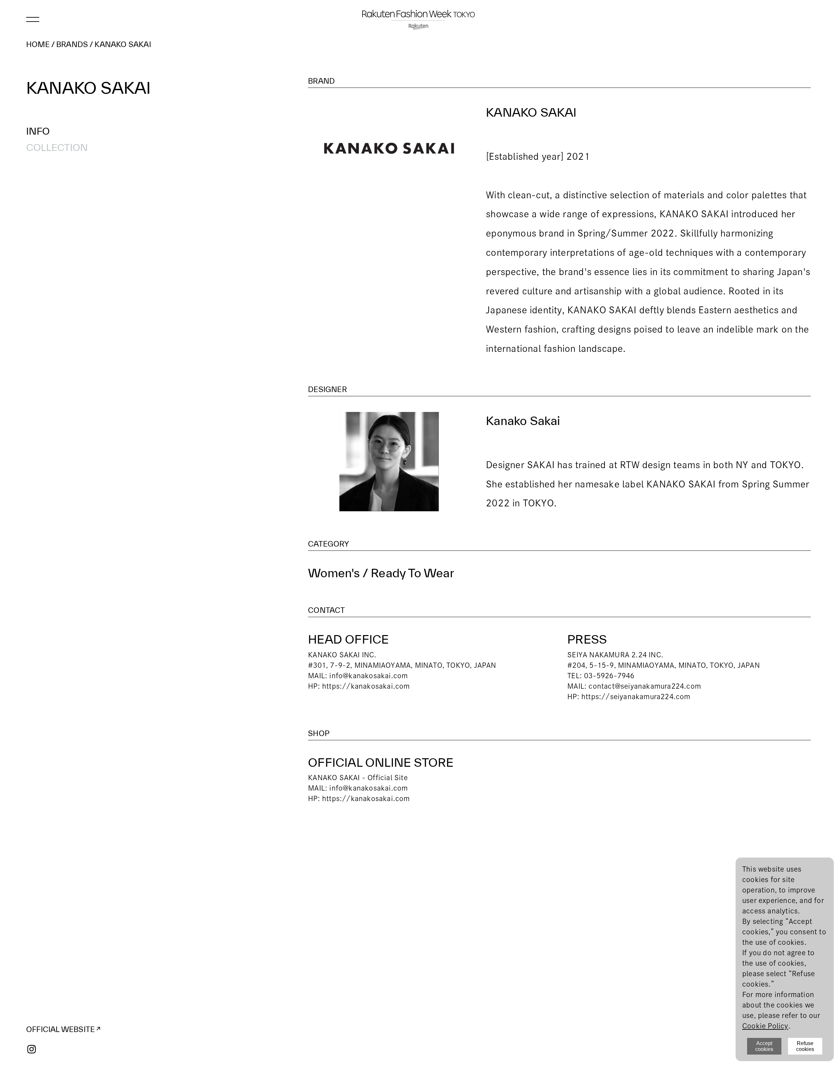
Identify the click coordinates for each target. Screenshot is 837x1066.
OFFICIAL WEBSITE (60, 1029)
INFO (38, 131)
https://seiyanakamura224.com (636, 696)
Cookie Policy (765, 1025)
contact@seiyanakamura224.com (645, 686)
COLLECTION (57, 147)
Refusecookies (805, 1046)
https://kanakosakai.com (366, 686)
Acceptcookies (764, 1046)
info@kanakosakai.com (368, 675)
